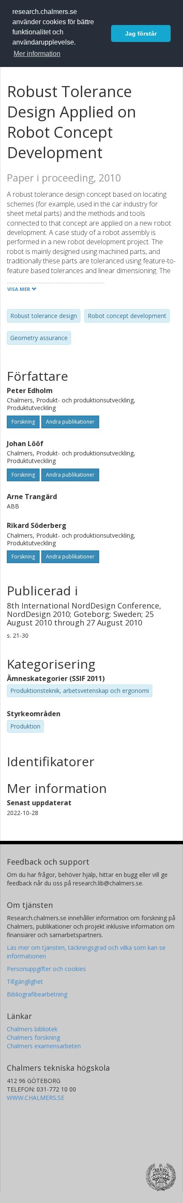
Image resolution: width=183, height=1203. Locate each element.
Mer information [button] (37, 53)
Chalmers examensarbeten (44, 1046)
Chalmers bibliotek (32, 1029)
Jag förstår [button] (141, 33)
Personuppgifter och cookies (46, 969)
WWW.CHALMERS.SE (35, 1098)
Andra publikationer (70, 421)
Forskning (23, 421)
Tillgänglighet (25, 981)
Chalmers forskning (33, 1037)
